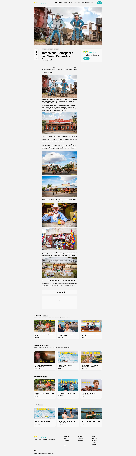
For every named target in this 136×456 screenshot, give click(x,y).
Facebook (95, 440)
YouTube (95, 438)
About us (65, 438)
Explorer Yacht (66, 440)
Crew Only (66, 2)
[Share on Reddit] (36, 56)
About (55, 2)
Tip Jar (82, 2)
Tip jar (79, 443)
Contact (65, 443)
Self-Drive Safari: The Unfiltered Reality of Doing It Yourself (89, 366)
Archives (75, 2)
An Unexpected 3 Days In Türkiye (66, 393)
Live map (70, 2)
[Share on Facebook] (36, 54)
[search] (95, 2)
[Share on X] (36, 52)
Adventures (44, 49)
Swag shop (80, 442)
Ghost (52, 453)
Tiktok (94, 444)
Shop (79, 2)
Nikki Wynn (43, 62)
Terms (65, 445)
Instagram (95, 442)
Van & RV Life (50, 49)
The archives (80, 438)
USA (35, 405)
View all (44, 315)
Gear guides (60, 2)
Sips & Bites (56, 49)
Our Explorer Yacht (89, 2)
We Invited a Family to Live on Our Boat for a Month (67, 334)
